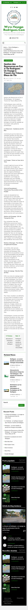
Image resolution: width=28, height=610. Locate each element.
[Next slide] (25, 2)
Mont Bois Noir (9, 441)
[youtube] (17, 7)
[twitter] (15, 7)
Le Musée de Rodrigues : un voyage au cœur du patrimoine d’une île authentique (14, 416)
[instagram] (13, 7)
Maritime (10, 536)
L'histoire (8, 524)
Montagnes (14, 490)
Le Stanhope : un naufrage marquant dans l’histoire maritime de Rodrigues (16, 539)
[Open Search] (25, 42)
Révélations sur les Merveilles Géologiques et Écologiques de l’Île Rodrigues (16, 388)
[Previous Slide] (22, 2)
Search (6, 402)
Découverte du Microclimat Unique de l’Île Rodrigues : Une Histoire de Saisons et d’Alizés (17, 373)
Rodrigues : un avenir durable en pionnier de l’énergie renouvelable (16, 360)
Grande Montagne (9, 454)
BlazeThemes (7, 603)
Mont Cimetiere (9, 447)
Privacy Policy (20, 598)
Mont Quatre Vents (9, 444)
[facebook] (11, 7)
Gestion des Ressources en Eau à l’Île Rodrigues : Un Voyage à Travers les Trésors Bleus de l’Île (12, 2)
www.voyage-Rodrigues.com (14, 28)
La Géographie (8, 60)
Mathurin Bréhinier (9, 78)
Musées (4, 524)
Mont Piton (7, 450)
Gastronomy (14, 481)
